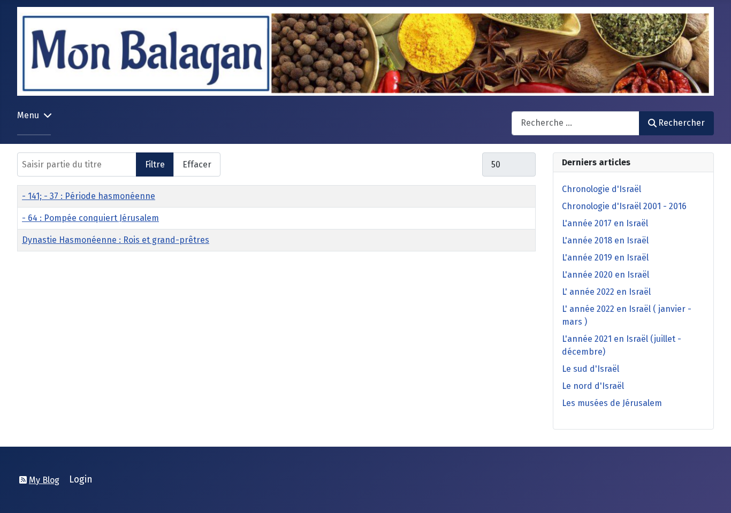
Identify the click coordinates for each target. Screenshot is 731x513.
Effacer (196, 164)
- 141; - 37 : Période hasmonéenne (88, 196)
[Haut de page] (712, 493)
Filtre (155, 164)
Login (81, 479)
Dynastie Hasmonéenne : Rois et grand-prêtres (115, 240)
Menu (28, 115)
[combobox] (575, 123)
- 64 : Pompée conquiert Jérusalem (90, 218)
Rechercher (681, 123)
